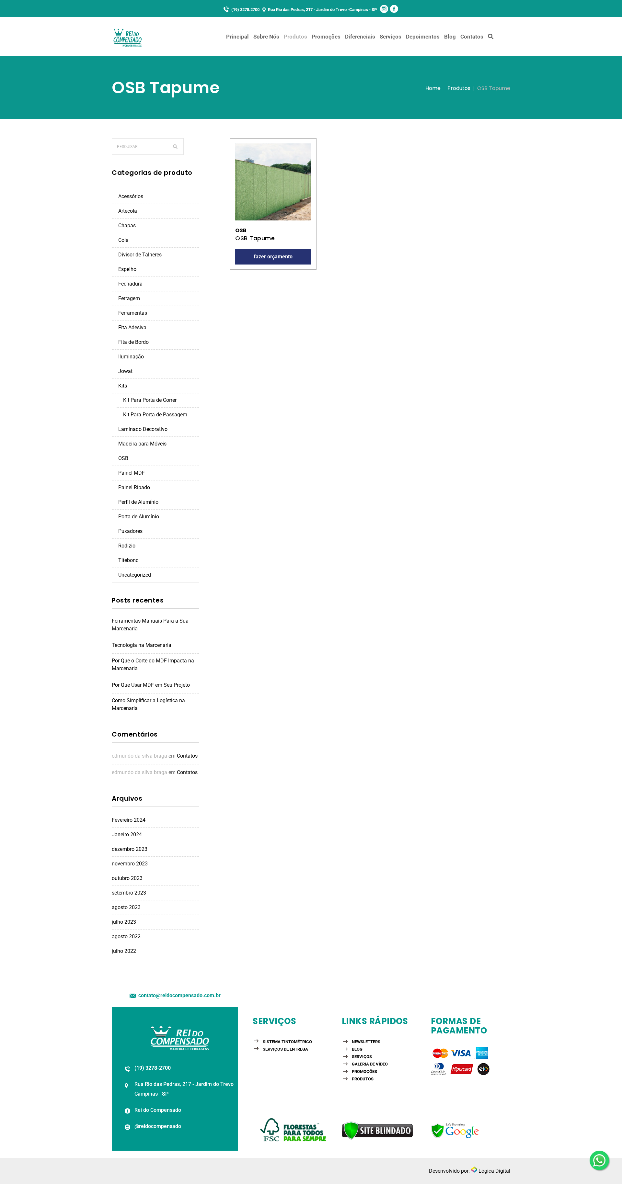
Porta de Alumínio (138, 516)
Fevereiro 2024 (128, 820)
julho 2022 (124, 951)
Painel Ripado (134, 487)
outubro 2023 (127, 878)
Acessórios (130, 196)
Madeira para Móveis (142, 444)
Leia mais (273, 182)
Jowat (125, 371)
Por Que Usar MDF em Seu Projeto (151, 685)
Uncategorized (134, 575)
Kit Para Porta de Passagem (155, 415)
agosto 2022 (126, 936)
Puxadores (130, 531)
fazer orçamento (273, 257)
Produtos (458, 88)
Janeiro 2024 (127, 834)
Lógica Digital (493, 1171)
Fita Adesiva (132, 327)
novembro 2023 (130, 864)
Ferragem (129, 298)
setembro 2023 (129, 893)
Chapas (127, 225)
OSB (123, 458)
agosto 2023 (126, 907)
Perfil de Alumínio (138, 502)
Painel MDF (131, 473)
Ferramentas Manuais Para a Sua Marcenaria (150, 625)
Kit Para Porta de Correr (150, 400)
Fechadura (130, 284)
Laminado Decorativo (142, 429)
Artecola (127, 211)
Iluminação (131, 357)
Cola (123, 240)
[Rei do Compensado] (128, 36)
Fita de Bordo (133, 342)
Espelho (127, 269)
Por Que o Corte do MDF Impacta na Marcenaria (153, 664)
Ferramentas (132, 313)
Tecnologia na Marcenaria (141, 645)
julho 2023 (124, 922)
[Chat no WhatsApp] (599, 1159)
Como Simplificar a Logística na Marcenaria (148, 704)
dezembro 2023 (129, 849)
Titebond (128, 560)
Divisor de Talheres (140, 255)
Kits (122, 386)
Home (433, 88)
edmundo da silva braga (139, 756)
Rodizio (126, 546)
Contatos (187, 756)
